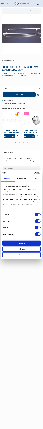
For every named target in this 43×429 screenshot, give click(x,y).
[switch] (38, 221)
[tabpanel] (11, 125)
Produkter (13, 11)
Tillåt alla (21, 243)
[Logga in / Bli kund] (38, 3)
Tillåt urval (21, 249)
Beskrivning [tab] (8, 153)
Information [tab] (21, 178)
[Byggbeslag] (21, 3)
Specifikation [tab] (9, 168)
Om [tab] (35, 178)
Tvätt (32, 11)
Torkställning (39, 11)
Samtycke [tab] (7, 178)
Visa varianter (9, 136)
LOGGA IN (19, 94)
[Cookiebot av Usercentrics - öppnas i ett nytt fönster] (31, 172)
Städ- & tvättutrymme (23, 11)
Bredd (4, 85)
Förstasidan (5, 11)
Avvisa (21, 255)
